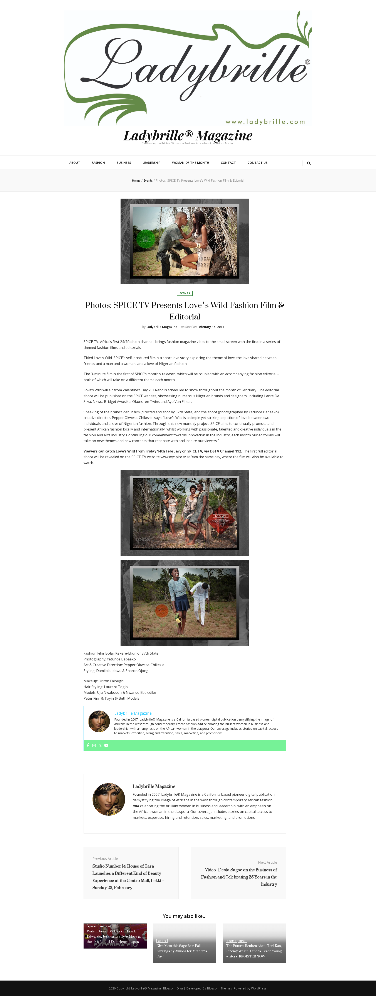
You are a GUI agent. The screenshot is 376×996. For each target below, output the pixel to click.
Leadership (151, 162)
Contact (228, 162)
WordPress (259, 988)
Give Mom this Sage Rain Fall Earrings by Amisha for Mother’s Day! (181, 951)
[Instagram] (94, 745)
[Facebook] (88, 745)
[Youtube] (106, 745)
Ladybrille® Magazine (188, 134)
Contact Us (257, 162)
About (74, 162)
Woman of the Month (190, 162)
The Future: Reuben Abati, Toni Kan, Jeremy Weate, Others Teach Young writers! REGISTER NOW (254, 951)
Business (124, 162)
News (242, 941)
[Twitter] (100, 745)
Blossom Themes (219, 988)
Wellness (106, 926)
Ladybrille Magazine (161, 327)
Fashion (98, 162)
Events (185, 293)
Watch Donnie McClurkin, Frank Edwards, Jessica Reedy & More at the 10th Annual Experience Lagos (114, 936)
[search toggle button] (309, 163)
